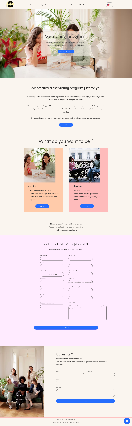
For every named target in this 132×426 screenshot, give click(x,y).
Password (71, 262)
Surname (89, 371)
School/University (74, 286)
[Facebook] (17, 395)
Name (58, 371)
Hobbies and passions (47, 303)
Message (58, 387)
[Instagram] (23, 395)
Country (71, 294)
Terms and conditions (59, 422)
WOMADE (29, 399)
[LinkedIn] (20, 395)
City (41, 294)
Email (41, 262)
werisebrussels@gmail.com (66, 230)
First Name (43, 255)
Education (43, 286)
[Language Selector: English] (109, 4)
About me (72, 302)
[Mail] (12, 401)
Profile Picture (45, 270)
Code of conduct (74, 422)
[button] (52, 274)
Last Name (72, 255)
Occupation (72, 270)
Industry (71, 278)
